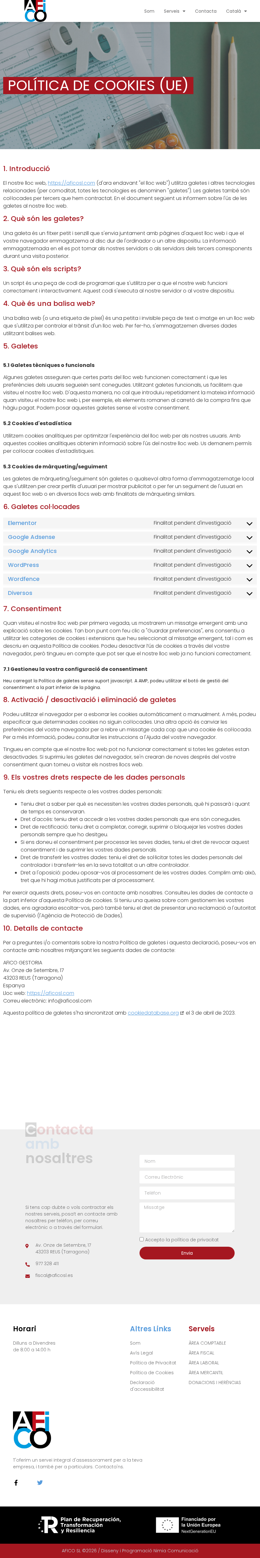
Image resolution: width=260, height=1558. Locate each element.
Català (233, 11)
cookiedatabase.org (153, 1013)
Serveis (171, 11)
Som (149, 11)
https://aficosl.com (71, 183)
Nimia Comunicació (175, 1551)
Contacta (206, 11)
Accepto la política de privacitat (182, 1240)
